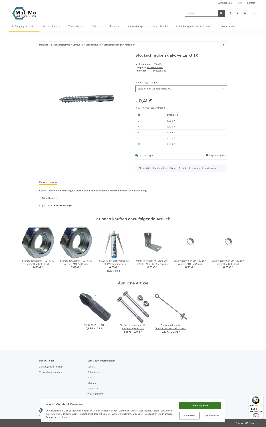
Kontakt (251, 2)
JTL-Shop (250, 423)
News (239, 2)
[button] (230, 13)
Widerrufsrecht (95, 393)
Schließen (189, 415)
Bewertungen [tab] (48, 182)
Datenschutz (93, 372)
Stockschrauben (155, 67)
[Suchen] (221, 13)
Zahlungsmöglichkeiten (51, 366)
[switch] (256, 415)
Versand (160, 107)
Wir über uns (225, 2)
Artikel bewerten (50, 198)
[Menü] (261, 396)
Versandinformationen (50, 372)
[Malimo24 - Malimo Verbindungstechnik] (25, 13)
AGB (89, 377)
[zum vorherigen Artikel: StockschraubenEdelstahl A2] (223, 45)
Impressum (93, 388)
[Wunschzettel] (237, 13)
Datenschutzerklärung (57, 417)
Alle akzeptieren (200, 405)
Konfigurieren (212, 415)
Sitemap (91, 382)
